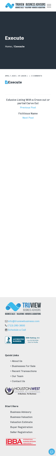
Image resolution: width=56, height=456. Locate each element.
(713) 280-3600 (16, 325)
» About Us (16, 361)
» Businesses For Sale (22, 366)
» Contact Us (17, 381)
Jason (23, 76)
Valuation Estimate (21, 422)
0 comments (36, 76)
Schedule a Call (17, 329)
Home (8, 46)
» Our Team (16, 376)
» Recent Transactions (23, 371)
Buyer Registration (21, 427)
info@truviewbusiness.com (23, 321)
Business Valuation (21, 417)
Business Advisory (20, 412)
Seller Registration (21, 432)
